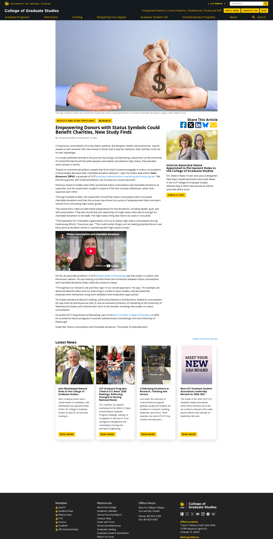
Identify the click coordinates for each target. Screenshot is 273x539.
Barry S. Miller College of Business (131, 315)
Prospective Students (153, 10)
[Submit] (265, 4)
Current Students (176, 10)
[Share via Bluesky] (205, 126)
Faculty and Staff (213, 10)
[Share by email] (214, 126)
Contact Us (250, 10)
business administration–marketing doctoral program (126, 176)
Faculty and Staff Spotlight (76, 120)
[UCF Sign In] (217, 3)
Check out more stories (205, 338)
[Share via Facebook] (183, 126)
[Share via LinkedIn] (198, 126)
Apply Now (232, 10)
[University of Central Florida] (28, 3)
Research (105, 120)
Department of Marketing (111, 275)
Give (264, 10)
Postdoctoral (195, 10)
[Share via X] (191, 126)
